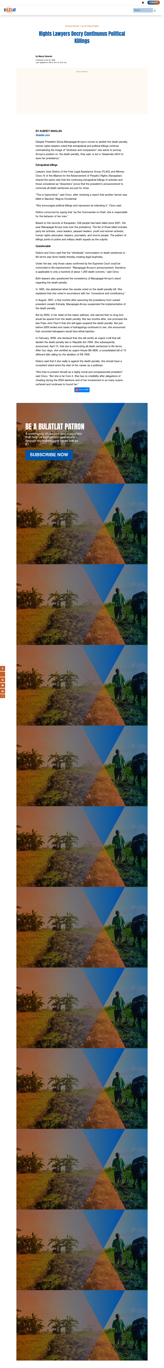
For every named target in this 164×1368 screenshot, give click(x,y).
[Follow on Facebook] (124, 2)
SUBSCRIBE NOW (49, 455)
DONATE (153, 3)
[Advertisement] (88, 93)
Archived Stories (72, 26)
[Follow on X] (129, 2)
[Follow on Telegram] (143, 2)
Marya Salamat (45, 56)
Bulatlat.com (43, 135)
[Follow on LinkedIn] (134, 2)
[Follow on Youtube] (138, 2)
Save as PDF (83, 390)
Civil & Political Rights (90, 26)
